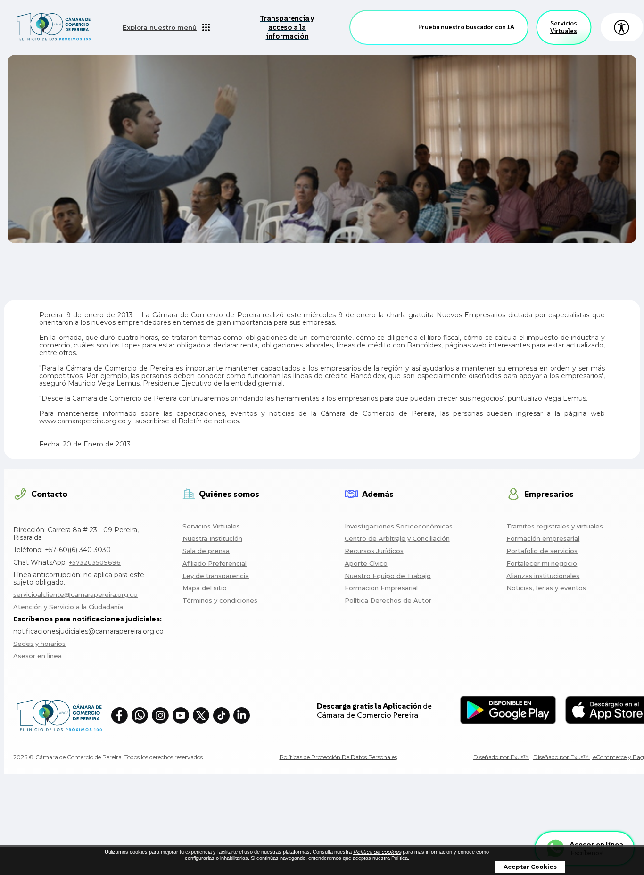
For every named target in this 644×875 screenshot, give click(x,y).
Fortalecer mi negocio (541, 563)
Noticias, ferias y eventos (546, 588)
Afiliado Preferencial (214, 563)
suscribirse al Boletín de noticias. (187, 421)
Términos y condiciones (219, 600)
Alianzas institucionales (542, 575)
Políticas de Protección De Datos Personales (338, 756)
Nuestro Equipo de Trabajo (388, 575)
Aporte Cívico (366, 563)
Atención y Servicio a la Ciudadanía (68, 607)
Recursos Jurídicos (374, 550)
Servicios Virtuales (563, 27)
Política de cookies (377, 852)
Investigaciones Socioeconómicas (399, 526)
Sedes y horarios (39, 643)
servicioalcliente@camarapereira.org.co (75, 594)
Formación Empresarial (381, 588)
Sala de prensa (206, 550)
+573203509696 (95, 562)
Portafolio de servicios (542, 550)
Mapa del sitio (204, 588)
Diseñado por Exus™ (501, 756)
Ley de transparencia (215, 575)
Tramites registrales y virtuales (554, 526)
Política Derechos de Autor (388, 600)
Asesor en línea (37, 656)
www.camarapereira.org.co (82, 421)
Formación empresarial (542, 538)
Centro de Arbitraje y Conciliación (397, 538)
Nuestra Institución (212, 538)
